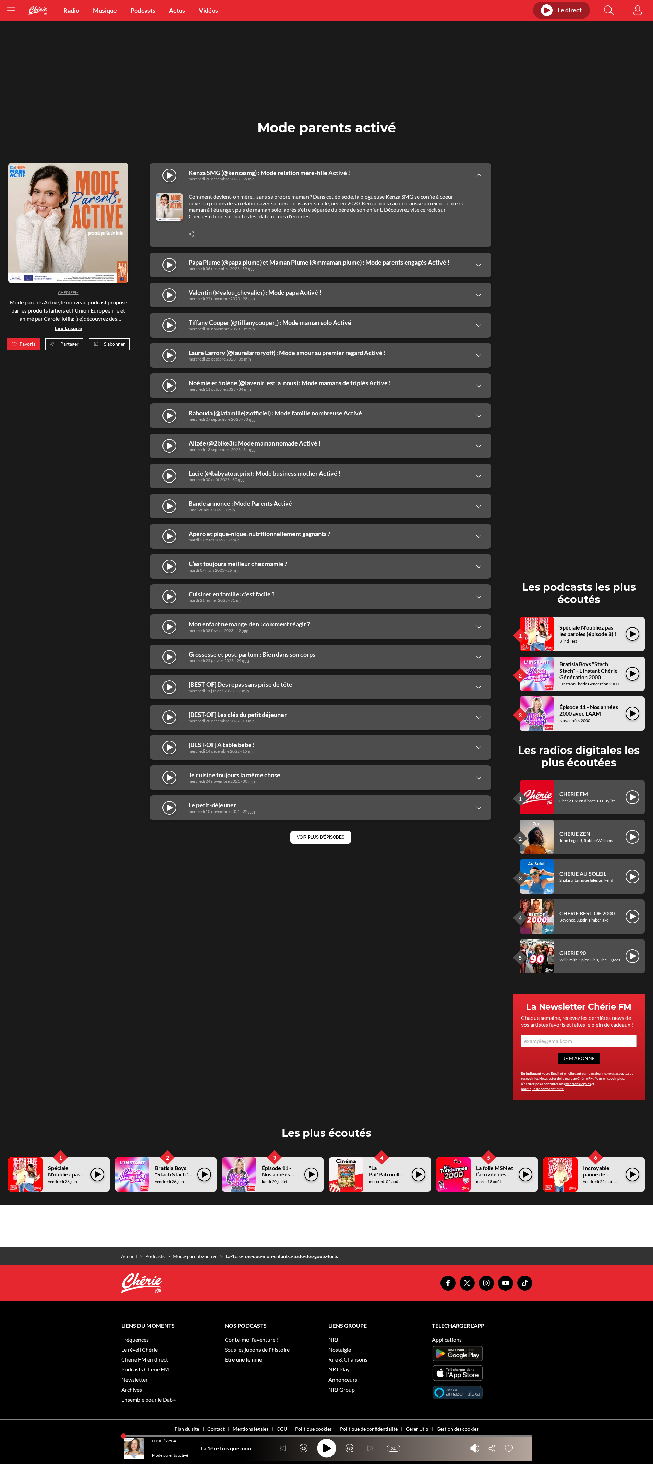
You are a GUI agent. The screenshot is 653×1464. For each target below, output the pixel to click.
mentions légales (578, 1084)
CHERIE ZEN (574, 833)
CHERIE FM (573, 794)
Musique (105, 10)
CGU (282, 1429)
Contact (216, 1429)
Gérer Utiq (417, 1429)
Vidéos (208, 10)
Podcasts (143, 10)
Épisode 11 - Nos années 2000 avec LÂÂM (588, 710)
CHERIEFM (68, 292)
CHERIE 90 (572, 953)
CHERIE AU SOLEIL (582, 873)
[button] (320, 837)
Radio (71, 10)
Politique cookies (313, 1429)
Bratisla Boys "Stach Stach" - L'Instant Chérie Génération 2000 (588, 670)
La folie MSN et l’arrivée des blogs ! (494, 1174)
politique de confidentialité (542, 1089)
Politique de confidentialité (369, 1429)
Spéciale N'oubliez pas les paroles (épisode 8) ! (587, 630)
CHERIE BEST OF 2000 (587, 913)
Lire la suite (68, 328)
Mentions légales (250, 1429)
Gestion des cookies (458, 1429)
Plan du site (186, 1429)
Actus (177, 10)
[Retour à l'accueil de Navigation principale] (37, 10)
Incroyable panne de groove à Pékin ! (601, 1177)
